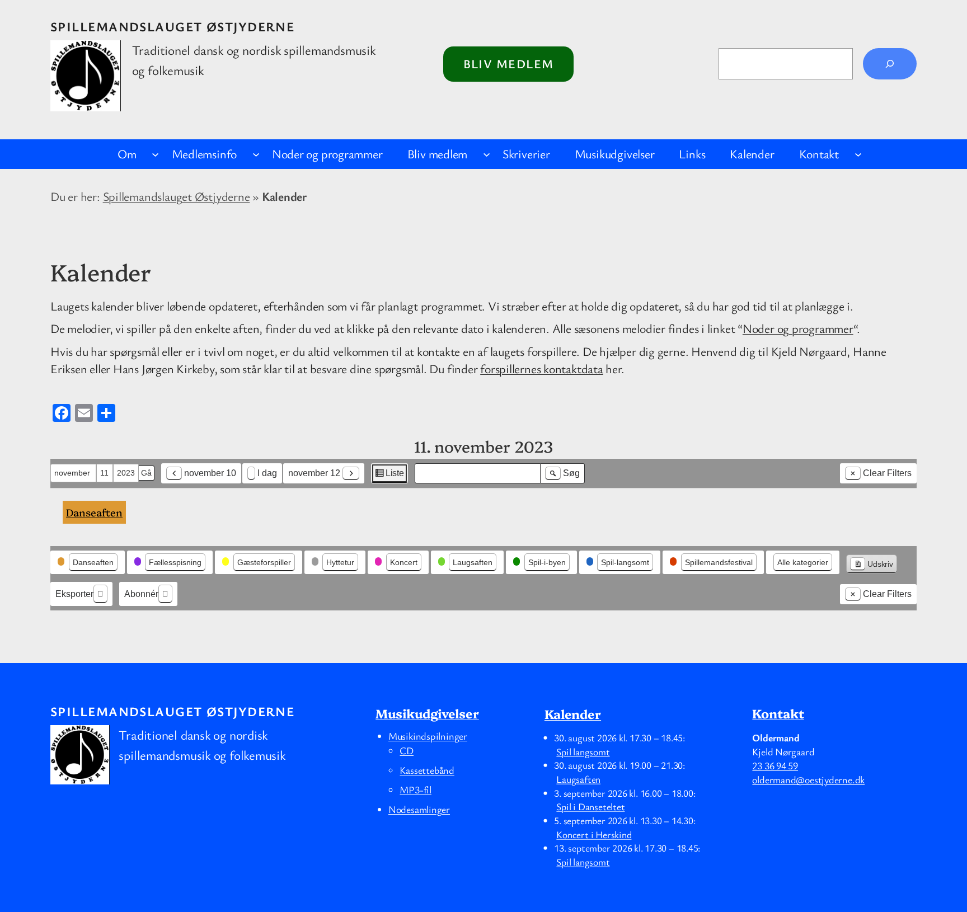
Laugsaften (578, 779)
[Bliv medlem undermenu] (486, 154)
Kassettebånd (427, 770)
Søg (566, 475)
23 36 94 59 (775, 765)
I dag (267, 473)
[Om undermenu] (155, 154)
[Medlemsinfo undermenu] (256, 154)
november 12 (314, 473)
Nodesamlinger (419, 809)
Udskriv (871, 566)
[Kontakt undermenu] (858, 154)
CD (407, 750)
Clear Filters (887, 473)
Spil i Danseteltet (590, 806)
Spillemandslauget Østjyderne (172, 26)
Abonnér (141, 594)
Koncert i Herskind (593, 833)
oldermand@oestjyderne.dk (808, 779)
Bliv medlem (508, 63)
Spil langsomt (582, 751)
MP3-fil (415, 789)
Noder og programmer (798, 328)
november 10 (210, 473)
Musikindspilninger (427, 735)
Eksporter (74, 594)
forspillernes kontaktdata (541, 368)
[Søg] (890, 63)
